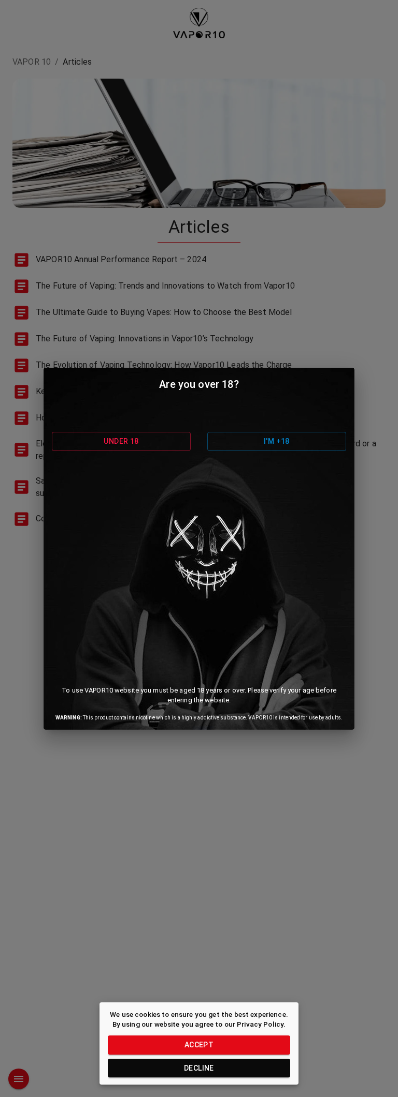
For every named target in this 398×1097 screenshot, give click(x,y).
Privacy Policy (260, 1024)
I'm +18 (277, 441)
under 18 (121, 441)
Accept (199, 1045)
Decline (199, 1068)
